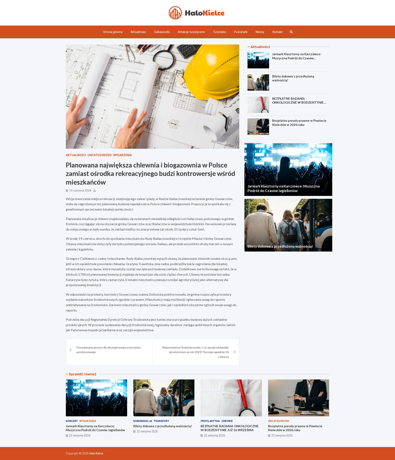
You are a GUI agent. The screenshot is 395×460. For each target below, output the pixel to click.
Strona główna (112, 32)
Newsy (260, 32)
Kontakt (278, 32)
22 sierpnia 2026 (80, 435)
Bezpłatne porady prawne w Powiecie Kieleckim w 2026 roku (299, 123)
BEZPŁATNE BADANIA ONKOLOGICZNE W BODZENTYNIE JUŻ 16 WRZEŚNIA (298, 102)
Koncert (72, 421)
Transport (161, 421)
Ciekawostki (162, 32)
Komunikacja (142, 421)
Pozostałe (240, 32)
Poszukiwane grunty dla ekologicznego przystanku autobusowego (108, 350)
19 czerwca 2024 (80, 190)
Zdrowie (227, 421)
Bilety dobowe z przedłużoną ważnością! (280, 246)
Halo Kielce (96, 453)
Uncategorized (100, 155)
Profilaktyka (210, 421)
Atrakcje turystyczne (191, 32)
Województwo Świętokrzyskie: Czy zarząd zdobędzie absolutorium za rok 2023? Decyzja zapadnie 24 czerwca (195, 352)
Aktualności (138, 32)
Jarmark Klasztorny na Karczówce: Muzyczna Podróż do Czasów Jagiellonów (296, 58)
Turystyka (219, 32)
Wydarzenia (122, 155)
